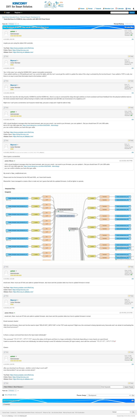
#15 (132, 152)
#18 (132, 364)
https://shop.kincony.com (20, 50)
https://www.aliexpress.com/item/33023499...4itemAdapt (40, 125)
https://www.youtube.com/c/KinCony (22, 48)
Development (35, 17)
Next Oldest (8, 387)
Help (129, 8)
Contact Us (13, 412)
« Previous (11, 23)
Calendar (120, 8)
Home (82, 8)
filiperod (13, 60)
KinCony (10, 415)
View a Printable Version (10, 394)
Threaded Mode (129, 27)
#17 (132, 307)
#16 (132, 278)
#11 (132, 39)
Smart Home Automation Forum (10, 17)
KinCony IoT (23, 415)
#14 (132, 119)
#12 (132, 68)
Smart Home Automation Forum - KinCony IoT (29, 412)
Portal (90, 8)
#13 (132, 93)
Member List (109, 8)
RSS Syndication (79, 412)
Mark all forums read (68, 412)
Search (98, 8)
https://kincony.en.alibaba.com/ (23, 52)
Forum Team (6, 412)
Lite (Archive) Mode (56, 412)
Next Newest (18, 387)
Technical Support (25, 17)
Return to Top (46, 412)
